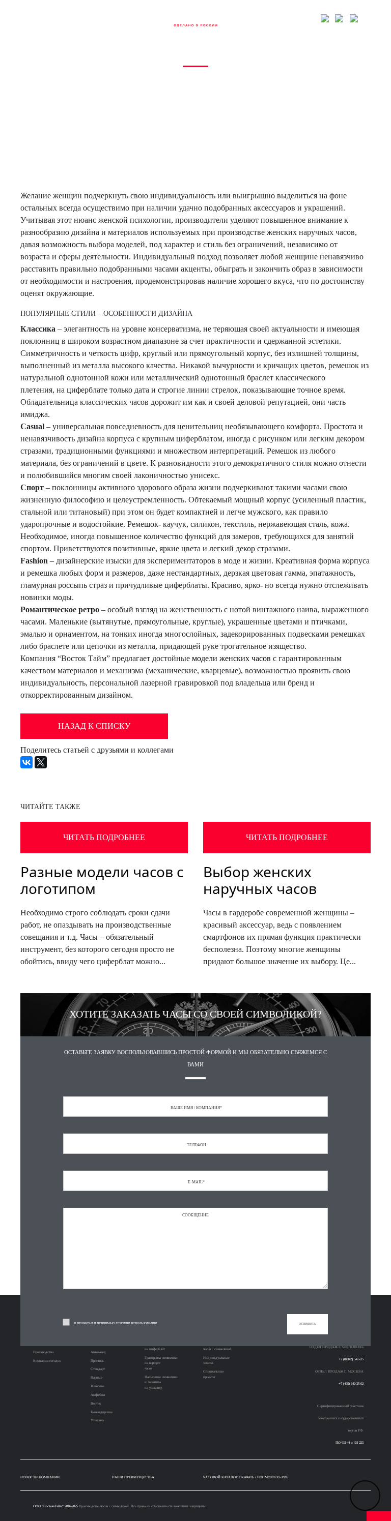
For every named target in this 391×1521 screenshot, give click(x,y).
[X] (41, 762)
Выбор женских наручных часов (260, 880)
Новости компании (40, 1477)
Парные (96, 1377)
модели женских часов (231, 658)
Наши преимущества (133, 1477)
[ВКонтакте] (26, 762)
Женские (97, 1386)
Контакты (305, 18)
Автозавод (98, 1352)
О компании (43, 18)
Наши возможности (104, 18)
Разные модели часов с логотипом (101, 880)
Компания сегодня (47, 1360)
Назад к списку (94, 726)
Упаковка (97, 1420)
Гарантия (283, 18)
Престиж (97, 1360)
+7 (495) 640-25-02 (351, 1383)
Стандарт (98, 1368)
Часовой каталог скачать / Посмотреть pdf (245, 1477)
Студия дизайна (256, 18)
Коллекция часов (70, 18)
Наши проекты (135, 18)
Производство (43, 1352)
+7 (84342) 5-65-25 (351, 1359)
